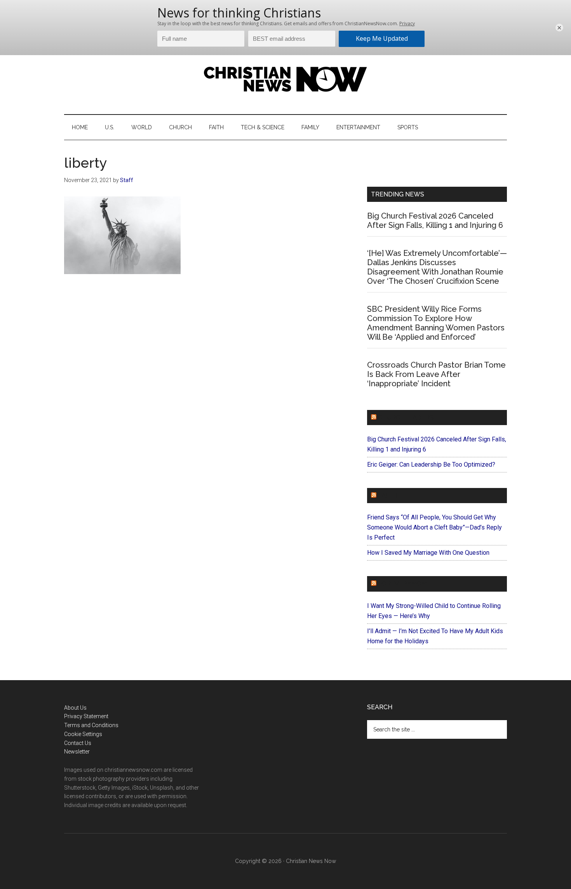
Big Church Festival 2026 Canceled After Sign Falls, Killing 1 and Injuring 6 (435, 220)
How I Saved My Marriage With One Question (428, 552)
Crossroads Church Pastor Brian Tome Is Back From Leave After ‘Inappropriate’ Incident (436, 374)
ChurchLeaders (405, 417)
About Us (75, 708)
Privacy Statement (86, 716)
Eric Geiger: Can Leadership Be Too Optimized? (431, 464)
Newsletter (77, 751)
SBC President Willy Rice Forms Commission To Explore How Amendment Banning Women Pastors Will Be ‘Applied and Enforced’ (436, 323)
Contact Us (77, 743)
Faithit (390, 495)
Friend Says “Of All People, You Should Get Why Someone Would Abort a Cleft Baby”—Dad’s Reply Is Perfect (434, 527)
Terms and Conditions (91, 725)
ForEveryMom (402, 583)
